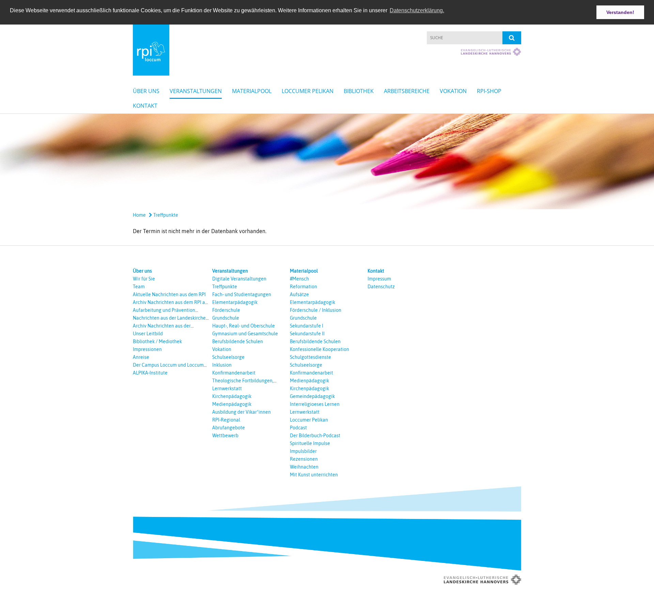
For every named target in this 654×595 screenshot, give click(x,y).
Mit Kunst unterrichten (314, 474)
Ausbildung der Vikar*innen (241, 412)
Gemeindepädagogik (312, 396)
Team (139, 286)
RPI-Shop (489, 91)
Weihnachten (304, 467)
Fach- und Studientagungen (241, 294)
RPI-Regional (226, 420)
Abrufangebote (228, 427)
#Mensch (299, 278)
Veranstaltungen (196, 91)
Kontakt (145, 105)
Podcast (298, 427)
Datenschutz (381, 286)
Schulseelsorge (228, 357)
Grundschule (225, 318)
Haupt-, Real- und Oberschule (243, 326)
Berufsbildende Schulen (237, 341)
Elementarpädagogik (235, 302)
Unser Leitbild (148, 333)
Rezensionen (304, 459)
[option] (327, 161)
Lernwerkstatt (227, 388)
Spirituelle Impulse (310, 443)
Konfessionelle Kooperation (319, 349)
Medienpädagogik (231, 404)
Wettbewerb (225, 435)
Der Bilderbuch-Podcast (315, 435)
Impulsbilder (303, 451)
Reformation (303, 286)
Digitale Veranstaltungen (239, 278)
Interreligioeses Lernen (315, 404)
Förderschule (226, 310)
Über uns (146, 91)
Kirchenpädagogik (231, 396)
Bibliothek (359, 91)
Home (139, 215)
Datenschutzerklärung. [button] (417, 10)
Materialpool (251, 91)
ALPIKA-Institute (150, 373)
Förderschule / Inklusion (315, 310)
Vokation (453, 91)
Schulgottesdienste (310, 357)
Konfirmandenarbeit (233, 373)
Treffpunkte (165, 215)
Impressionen (147, 349)
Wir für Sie (144, 278)
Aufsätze (299, 294)
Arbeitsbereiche (407, 91)
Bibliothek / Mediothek (157, 341)
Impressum (379, 278)
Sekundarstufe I (306, 326)
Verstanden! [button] (620, 12)
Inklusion (222, 365)
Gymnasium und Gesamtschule (245, 333)
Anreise (141, 357)
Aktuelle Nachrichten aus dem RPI (169, 294)
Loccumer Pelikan (307, 91)
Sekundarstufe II (307, 333)
